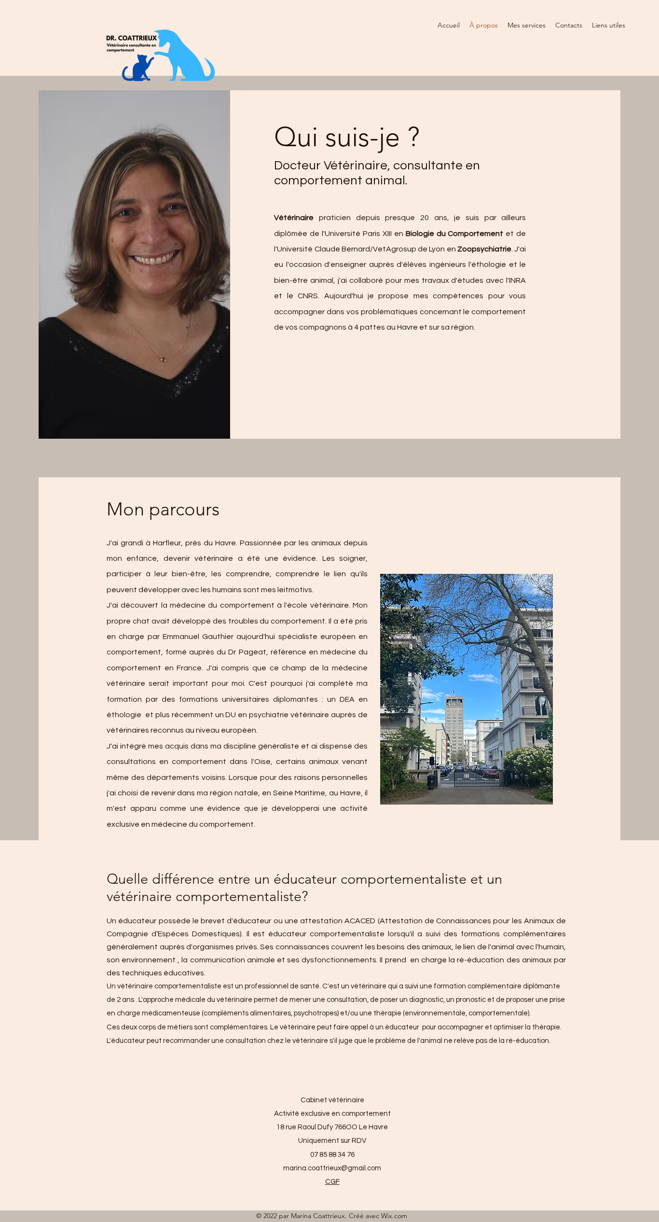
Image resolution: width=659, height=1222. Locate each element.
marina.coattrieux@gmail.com (332, 1168)
